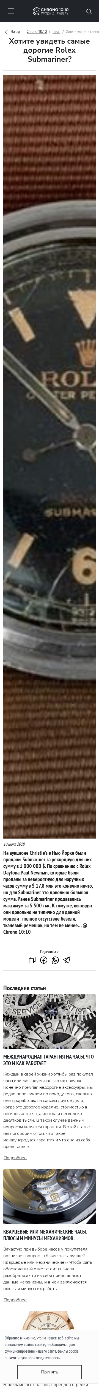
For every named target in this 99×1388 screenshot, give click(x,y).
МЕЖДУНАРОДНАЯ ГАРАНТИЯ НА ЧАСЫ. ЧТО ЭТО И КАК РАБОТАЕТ (48, 1060)
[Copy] (32, 960)
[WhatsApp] (55, 960)
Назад (15, 31)
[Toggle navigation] (11, 10)
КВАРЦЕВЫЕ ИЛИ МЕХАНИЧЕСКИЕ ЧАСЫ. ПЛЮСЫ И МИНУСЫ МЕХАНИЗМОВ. (45, 1235)
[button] (89, 11)
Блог (56, 31)
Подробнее (15, 1158)
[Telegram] (67, 960)
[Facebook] (44, 960)
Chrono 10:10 (37, 31)
